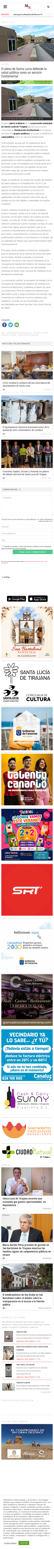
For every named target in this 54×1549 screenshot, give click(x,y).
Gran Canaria (44, 1308)
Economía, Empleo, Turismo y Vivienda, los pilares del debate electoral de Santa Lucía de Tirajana (26, 473)
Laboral (47, 390)
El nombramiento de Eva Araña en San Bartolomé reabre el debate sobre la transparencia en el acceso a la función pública (23, 1299)
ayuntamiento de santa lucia (19, 333)
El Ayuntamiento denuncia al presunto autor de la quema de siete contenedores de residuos (26, 428)
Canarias (46, 1209)
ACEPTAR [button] (24, 1543)
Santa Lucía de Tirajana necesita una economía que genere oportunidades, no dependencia (24, 1202)
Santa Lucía (8, 22)
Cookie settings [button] (10, 1543)
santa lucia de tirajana (28, 335)
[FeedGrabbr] (27, 1392)
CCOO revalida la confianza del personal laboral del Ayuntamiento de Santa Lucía (26, 384)
